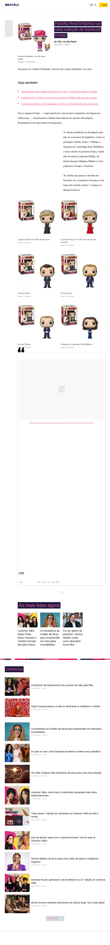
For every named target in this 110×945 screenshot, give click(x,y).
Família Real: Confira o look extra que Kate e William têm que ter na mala (59, 97)
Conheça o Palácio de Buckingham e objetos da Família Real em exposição (59, 103)
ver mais (53, 918)
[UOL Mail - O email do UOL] (91, 5)
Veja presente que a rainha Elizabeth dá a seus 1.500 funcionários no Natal (59, 91)
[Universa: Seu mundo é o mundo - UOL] (12, 5)
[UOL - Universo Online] (20, 5)
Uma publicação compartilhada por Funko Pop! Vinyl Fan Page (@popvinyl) (61, 422)
